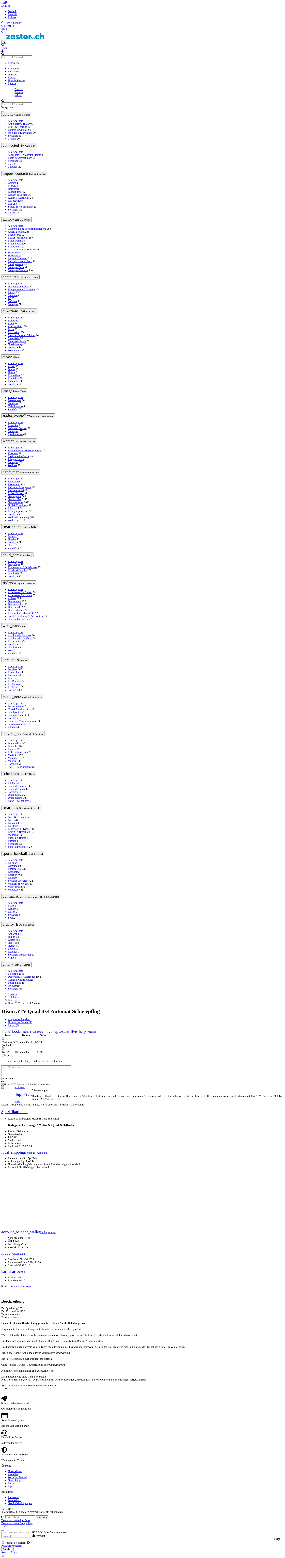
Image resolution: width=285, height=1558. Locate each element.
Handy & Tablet (20, 527)
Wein (10, 650)
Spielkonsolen (15, 434)
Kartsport (13, 871)
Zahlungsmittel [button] (28, 1232)
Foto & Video (14, 391)
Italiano (12, 17)
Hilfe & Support (12, 22)
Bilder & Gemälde (17, 126)
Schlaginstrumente (17, 715)
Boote (11, 329)
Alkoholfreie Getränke (19, 635)
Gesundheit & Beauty (19, 441)
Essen (11, 905)
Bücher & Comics (24, 173)
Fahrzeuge (19, 311)
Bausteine (13, 826)
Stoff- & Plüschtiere (18, 846)
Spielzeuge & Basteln (21, 807)
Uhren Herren (15, 797)
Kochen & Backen (17, 194)
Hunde (11, 936)
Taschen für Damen (18, 619)
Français (12, 14)
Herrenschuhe (15, 610)
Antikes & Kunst (16, 114)
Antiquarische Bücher (19, 123)
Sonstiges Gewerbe (18, 270)
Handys (12, 539)
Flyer (10, 1486)
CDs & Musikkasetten (19, 709)
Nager (11, 942)
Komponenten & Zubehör (21, 289)
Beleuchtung (14, 973)
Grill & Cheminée (17, 505)
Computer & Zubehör (20, 277)
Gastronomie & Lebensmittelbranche (27, 228)
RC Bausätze (15, 681)
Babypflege (14, 564)
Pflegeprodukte (16, 459)
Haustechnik (14, 252)
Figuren (12, 749)
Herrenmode (14, 607)
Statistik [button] (13, 1271)
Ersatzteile (13, 332)
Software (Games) (17, 428)
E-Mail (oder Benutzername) (50, 1532)
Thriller (12, 212)
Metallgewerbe (15, 264)
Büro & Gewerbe (16, 219)
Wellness (12, 465)
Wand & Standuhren (18, 800)
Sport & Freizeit (23, 853)
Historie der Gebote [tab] (20, 1022)
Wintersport (14, 889)
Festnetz (12, 536)
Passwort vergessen (11, 1545)
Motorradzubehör (17, 341)
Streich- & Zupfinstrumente (22, 721)
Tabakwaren (14, 647)
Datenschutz (14, 1500)
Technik (12, 138)
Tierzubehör (18, 924)
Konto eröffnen (9, 1552)
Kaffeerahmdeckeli (18, 752)
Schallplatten (14, 712)
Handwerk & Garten (21, 472)
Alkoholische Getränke (20, 638)
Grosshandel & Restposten (22, 249)
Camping (12, 865)
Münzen (12, 761)
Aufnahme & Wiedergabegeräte (24, 154)
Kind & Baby (17, 555)
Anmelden (42, 1517)
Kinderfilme (14, 375)
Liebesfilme (14, 381)
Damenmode (14, 601)
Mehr (17, 1101)
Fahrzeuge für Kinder (19, 829)
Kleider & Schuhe (17, 570)
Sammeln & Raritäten (23, 733)
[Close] (2, 1530)
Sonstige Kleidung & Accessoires (25, 616)
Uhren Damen (15, 795)
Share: (4, 1286)
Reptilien (12, 951)
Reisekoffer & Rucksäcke (21, 613)
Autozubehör (15, 326)
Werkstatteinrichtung (18, 517)
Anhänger (13, 320)
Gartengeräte (14, 496)
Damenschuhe (15, 604)
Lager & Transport (17, 258)
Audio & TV (19, 145)
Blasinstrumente (16, 706)
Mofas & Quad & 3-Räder (21, 335)
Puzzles (12, 840)
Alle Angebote (15, 120)
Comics (12, 182)
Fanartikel (13, 425)
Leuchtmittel (14, 982)
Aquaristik (13, 933)
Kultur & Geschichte (19, 197)
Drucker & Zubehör (18, 286)
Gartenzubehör (15, 502)
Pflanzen (12, 508)
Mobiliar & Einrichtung (20, 132)
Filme (11, 357)
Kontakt (12, 77)
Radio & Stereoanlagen (20, 157)
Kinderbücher (15, 191)
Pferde (11, 948)
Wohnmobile (14, 350)
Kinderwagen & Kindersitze (22, 567)
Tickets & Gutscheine (31, 896)
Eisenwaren (14, 484)
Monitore (12, 295)
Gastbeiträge (14, 1480)
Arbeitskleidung (16, 231)
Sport (11, 917)
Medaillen (13, 755)
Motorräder (14, 338)
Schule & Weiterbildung (20, 206)
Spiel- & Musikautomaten (21, 766)
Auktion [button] (13, 1253)
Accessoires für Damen (20, 592)
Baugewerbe (14, 234)
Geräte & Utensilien (18, 979)
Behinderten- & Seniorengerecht (25, 450)
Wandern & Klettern (18, 883)
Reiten (11, 877)
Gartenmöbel (14, 499)
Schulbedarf (14, 573)
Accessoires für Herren (20, 595)
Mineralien (13, 758)
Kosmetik (13, 453)
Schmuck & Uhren (19, 773)
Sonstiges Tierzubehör (19, 954)
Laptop (11, 292)
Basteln (12, 820)
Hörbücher (13, 188)
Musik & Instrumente (22, 697)
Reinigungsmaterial (18, 511)
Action (11, 366)
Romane (12, 203)
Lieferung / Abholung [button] (24, 1152)
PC (9, 298)
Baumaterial (14, 481)
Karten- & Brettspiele (19, 831)
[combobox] (16, 57)
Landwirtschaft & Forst (20, 261)
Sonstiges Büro (16, 267)
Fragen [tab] (13, 1025)
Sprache (12, 83)
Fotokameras (14, 400)
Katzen (11, 939)
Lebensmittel (14, 641)
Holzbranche (14, 255)
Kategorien (14, 63)
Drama (11, 369)
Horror (11, 372)
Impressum (13, 1497)
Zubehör (12, 166)
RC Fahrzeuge (15, 684)
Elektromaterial (16, 490)
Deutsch (6, 5)
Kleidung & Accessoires (19, 583)
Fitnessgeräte (14, 868)
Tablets (11, 545)
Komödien (13, 378)
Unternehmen (15, 1471)
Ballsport (12, 862)
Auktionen (13, 68)
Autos (11, 323)
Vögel (11, 957)
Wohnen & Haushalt (16, 964)
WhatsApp (25, 1286)
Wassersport (14, 886)
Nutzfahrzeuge (15, 344)
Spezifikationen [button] (14, 1111)
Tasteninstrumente (17, 724)
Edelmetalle (14, 783)
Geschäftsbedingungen (20, 1503)
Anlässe (12, 598)
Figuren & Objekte (18, 129)
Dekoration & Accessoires (21, 976)
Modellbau (15, 660)
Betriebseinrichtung (18, 237)
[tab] (57, 1031)
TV (10, 163)
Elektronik (13, 675)
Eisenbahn (13, 672)
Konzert (12, 908)
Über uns (12, 74)
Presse (11, 1483)
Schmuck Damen (17, 786)
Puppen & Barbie (17, 837)
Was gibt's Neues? (17, 1477)
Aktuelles (13, 1474)
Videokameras (15, 406)
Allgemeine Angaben (19, 1019)
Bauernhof (13, 823)
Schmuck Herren (17, 789)
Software (12, 301)
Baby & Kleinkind (17, 817)
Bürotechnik (14, 246)
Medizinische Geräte (18, 456)
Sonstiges (13, 135)
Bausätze (12, 669)
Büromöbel (14, 243)
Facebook (14, 1286)
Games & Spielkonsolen (28, 416)
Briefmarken (14, 743)
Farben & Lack (16, 493)
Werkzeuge (14, 520)
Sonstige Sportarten (18, 880)
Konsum (14, 626)
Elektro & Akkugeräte (19, 487)
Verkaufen (13, 71)
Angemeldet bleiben (16, 1542)
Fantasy (12, 185)
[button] (142, 45)
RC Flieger (13, 687)
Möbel (11, 985)
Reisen (11, 911)
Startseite (12, 994)
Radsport (12, 874)
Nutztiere (12, 945)
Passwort (40, 1535)
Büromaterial (14, 240)
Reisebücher (14, 200)
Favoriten (9, 25)
